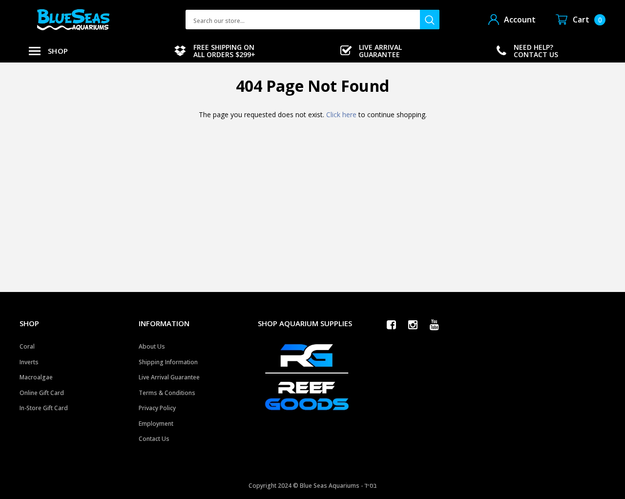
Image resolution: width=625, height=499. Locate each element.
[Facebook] (394, 325)
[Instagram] (415, 325)
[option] (215, 50)
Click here (342, 114)
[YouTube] (437, 325)
